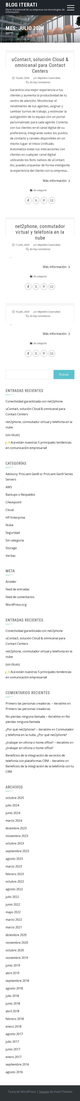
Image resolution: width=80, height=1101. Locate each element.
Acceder (11, 582)
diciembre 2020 (16, 935)
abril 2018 (12, 1011)
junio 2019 (13, 965)
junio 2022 (13, 904)
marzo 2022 (14, 920)
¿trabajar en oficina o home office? (29, 748)
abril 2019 (12, 973)
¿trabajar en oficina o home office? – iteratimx (37, 742)
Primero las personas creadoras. (28, 709)
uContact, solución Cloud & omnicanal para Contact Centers (40, 65)
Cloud (10, 510)
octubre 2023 (15, 843)
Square (44, 1092)
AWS (9, 487)
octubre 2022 (15, 881)
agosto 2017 (14, 1034)
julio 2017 (12, 1042)
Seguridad (13, 533)
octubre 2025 (15, 798)
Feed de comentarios (20, 597)
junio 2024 (13, 813)
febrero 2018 (15, 1019)
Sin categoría (40, 190)
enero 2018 (13, 1026)
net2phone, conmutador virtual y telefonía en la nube (40, 232)
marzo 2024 (14, 821)
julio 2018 (12, 996)
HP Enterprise (15, 517)
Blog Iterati (21, 5)
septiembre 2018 (17, 981)
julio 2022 (12, 897)
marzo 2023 (14, 866)
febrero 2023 (15, 874)
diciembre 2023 (16, 828)
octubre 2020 (15, 950)
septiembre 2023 (17, 851)
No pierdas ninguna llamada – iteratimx (33, 716)
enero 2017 (13, 1057)
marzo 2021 (14, 927)
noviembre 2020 (17, 943)
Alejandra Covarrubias (49, 78)
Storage (11, 548)
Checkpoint (13, 502)
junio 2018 (13, 1003)
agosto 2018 (14, 988)
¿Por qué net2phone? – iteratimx (28, 729)
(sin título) (13, 435)
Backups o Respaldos (20, 494)
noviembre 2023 (17, 836)
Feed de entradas (17, 589)
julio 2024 (12, 805)
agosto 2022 (14, 889)
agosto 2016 (14, 1072)
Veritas (10, 556)
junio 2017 (13, 1049)
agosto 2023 (14, 859)
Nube (9, 525)
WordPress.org (16, 605)
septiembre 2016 (17, 1064)
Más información (54, 181)
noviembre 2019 (17, 958)
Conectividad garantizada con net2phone (34, 401)
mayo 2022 (13, 912)
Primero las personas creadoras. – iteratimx (36, 703)
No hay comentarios (40, 82)
